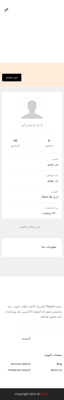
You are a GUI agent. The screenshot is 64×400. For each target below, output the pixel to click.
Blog (59, 364)
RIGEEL (44, 394)
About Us (56, 370)
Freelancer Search (19, 370)
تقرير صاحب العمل (30, 227)
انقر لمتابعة (12, 77)
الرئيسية (26, 338)
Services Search (21, 364)
